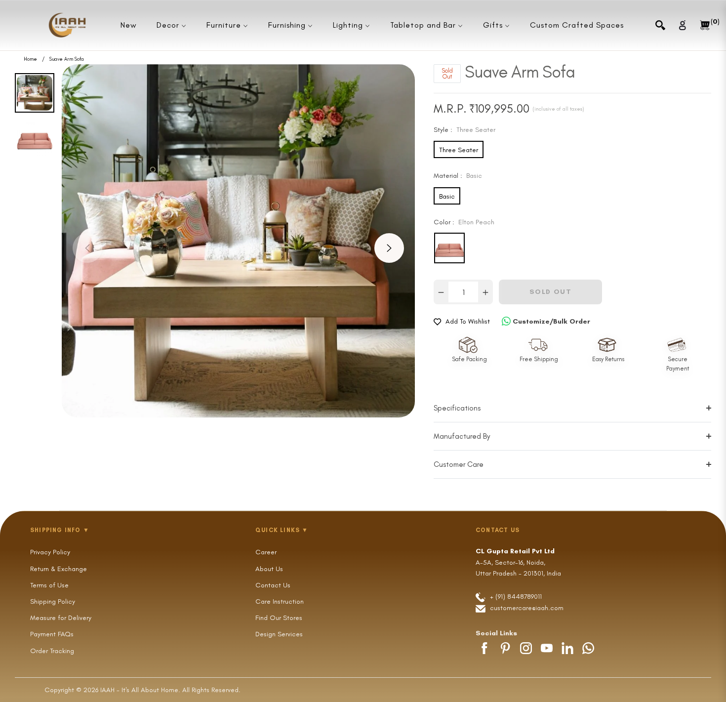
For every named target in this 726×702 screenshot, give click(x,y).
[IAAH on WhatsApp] (588, 648)
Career (266, 552)
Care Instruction (279, 601)
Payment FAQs (52, 634)
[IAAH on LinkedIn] (567, 648)
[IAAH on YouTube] (547, 648)
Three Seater (458, 150)
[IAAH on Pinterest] (505, 648)
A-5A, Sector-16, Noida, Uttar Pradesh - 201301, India (518, 562)
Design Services (279, 634)
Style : (464, 129)
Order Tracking (52, 651)
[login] (682, 25)
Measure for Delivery (60, 618)
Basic (447, 196)
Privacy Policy (50, 552)
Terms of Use (49, 585)
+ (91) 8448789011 (515, 596)
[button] (660, 25)
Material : (458, 175)
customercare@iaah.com (527, 608)
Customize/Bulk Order (551, 321)
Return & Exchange (58, 569)
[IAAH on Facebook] (484, 648)
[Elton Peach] (449, 248)
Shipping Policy (52, 601)
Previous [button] (87, 248)
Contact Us (272, 585)
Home (30, 59)
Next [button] (389, 248)
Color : (464, 222)
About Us (269, 569)
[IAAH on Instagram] (526, 648)
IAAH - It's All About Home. (140, 690)
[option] (238, 240)
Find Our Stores (278, 618)
